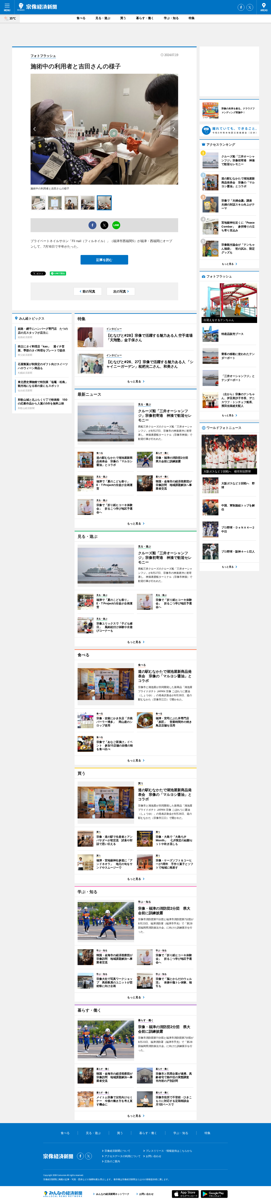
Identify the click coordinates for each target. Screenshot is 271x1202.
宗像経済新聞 (37, 7)
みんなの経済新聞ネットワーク (62, 1194)
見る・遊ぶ (102, 18)
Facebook (241, 7)
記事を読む (104, 260)
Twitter (249, 7)
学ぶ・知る (171, 18)
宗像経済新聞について (117, 1150)
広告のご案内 (112, 1161)
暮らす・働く (145, 18)
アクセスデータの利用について (123, 1156)
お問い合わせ (153, 1156)
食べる (81, 18)
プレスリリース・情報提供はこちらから (169, 1150)
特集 (192, 18)
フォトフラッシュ (43, 56)
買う (123, 18)
